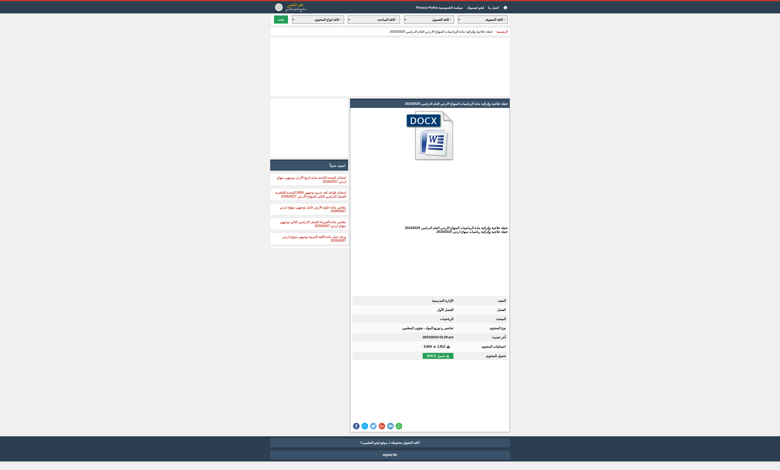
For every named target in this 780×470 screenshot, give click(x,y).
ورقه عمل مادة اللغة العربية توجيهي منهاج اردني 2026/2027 (314, 238)
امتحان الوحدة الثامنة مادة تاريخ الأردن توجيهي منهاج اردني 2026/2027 (311, 179)
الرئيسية (502, 31)
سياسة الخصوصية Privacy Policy (439, 7)
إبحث (281, 19)
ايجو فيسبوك (475, 7)
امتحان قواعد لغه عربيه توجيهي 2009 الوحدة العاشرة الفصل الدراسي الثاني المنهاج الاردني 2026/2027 (310, 194)
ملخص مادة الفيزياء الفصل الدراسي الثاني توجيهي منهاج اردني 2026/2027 (313, 224)
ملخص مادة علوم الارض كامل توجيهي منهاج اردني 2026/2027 (313, 209)
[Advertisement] (390, 67)
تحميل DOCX (436, 356)
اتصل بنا (493, 7)
